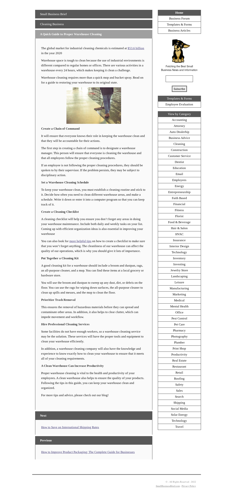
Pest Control (179, 318)
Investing (179, 264)
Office (179, 312)
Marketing (179, 294)
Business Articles (179, 30)
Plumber (179, 342)
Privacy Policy (189, 486)
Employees (179, 180)
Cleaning (179, 144)
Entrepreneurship (179, 192)
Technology (179, 252)
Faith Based (179, 198)
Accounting (179, 120)
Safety (179, 384)
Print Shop (179, 348)
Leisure (179, 282)
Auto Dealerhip (179, 132)
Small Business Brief (53, 14)
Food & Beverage (179, 222)
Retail (179, 372)
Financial (179, 204)
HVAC (179, 234)
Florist (179, 216)
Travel (179, 426)
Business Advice (179, 138)
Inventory (179, 258)
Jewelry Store (179, 270)
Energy (179, 186)
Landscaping (179, 276)
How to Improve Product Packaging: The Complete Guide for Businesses (88, 452)
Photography (179, 336)
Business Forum (179, 18)
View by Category (179, 114)
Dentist (179, 162)
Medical (179, 300)
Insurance (179, 240)
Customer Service (179, 156)
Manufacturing (179, 288)
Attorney (179, 126)
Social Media (179, 408)
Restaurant (179, 366)
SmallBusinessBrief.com (168, 486)
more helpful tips (80, 241)
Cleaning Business (52, 24)
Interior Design (179, 246)
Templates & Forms (179, 24)
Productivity (179, 354)
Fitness (179, 210)
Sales (179, 390)
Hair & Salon (179, 228)
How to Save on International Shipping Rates (70, 427)
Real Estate (179, 360)
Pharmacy (179, 330)
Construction (179, 150)
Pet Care (179, 324)
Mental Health (179, 306)
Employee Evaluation (179, 104)
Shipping (179, 402)
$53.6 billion (136, 48)
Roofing (179, 378)
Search (179, 396)
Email (179, 174)
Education (179, 168)
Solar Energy (179, 414)
